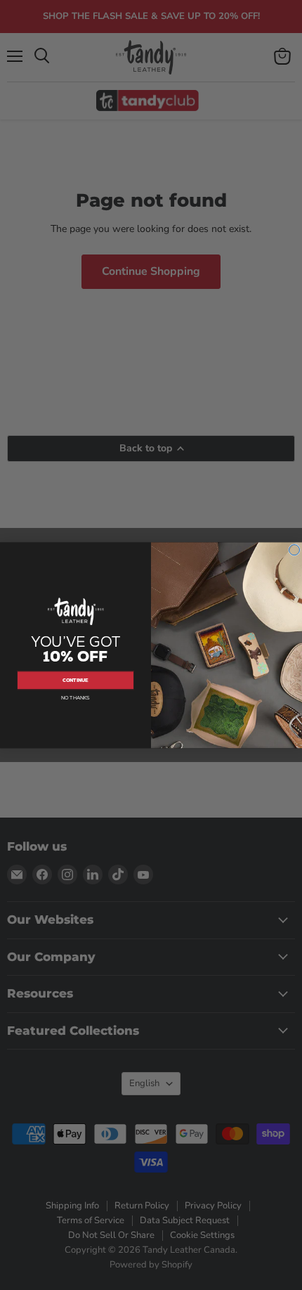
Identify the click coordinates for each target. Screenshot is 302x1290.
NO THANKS (75, 698)
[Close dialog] (294, 549)
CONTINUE (75, 680)
